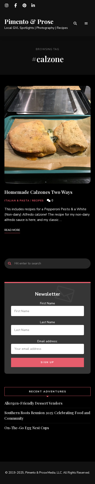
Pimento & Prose (28, 21)
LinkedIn (33, 5)
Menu (86, 23)
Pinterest (24, 5)
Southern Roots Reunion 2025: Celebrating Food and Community (47, 415)
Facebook (15, 5)
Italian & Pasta (17, 200)
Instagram (6, 5)
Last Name (47, 322)
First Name (47, 303)
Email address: (47, 341)
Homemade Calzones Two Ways (38, 192)
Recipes (38, 200)
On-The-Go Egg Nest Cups (26, 427)
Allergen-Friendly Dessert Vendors (33, 403)
